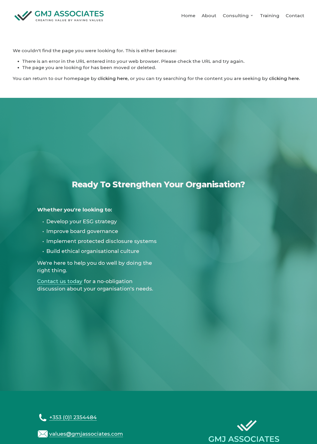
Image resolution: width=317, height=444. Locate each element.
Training (269, 15)
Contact (295, 15)
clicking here (113, 78)
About (209, 15)
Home (188, 15)
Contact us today (59, 281)
